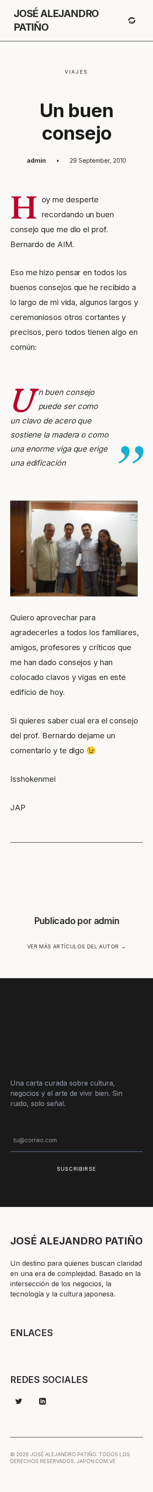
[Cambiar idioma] (131, 20)
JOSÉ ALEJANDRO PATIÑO (56, 20)
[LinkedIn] (42, 1401)
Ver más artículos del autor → (76, 946)
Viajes (76, 72)
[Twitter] (18, 1401)
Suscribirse (76, 1169)
